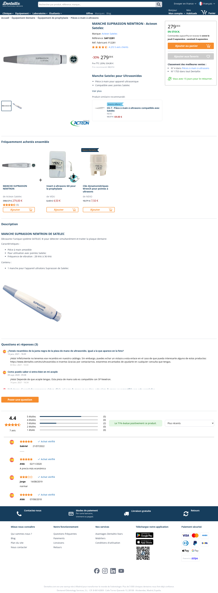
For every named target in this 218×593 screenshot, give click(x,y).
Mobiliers (100, 538)
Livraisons (58, 542)
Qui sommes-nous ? (21, 533)
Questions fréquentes (65, 533)
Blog (108, 13)
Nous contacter (19, 547)
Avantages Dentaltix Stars (109, 533)
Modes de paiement (87, 510)
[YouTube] (121, 571)
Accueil (5, 17)
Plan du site (17, 542)
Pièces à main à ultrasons (85, 17)
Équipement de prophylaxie (53, 17)
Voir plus (97, 91)
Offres (89, 13)
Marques (100, 13)
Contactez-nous (32, 510)
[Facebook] (97, 571)
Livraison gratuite (141, 510)
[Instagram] (105, 571)
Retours (195, 510)
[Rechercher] (159, 4)
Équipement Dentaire (23, 17)
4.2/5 (118, 47)
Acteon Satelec (109, 33)
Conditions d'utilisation (107, 542)
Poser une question (20, 399)
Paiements (59, 538)
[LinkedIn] (113, 571)
